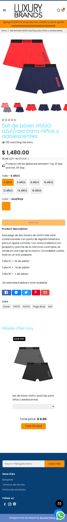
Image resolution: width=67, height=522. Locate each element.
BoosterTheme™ (49, 517)
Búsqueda (7, 479)
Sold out (33, 222)
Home (4, 30)
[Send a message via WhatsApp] (60, 515)
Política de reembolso (14, 489)
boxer (6, 306)
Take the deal (33, 426)
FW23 (16, 306)
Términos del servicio (13, 484)
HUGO (26, 306)
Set (50, 306)
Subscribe (54, 464)
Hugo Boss (39, 306)
